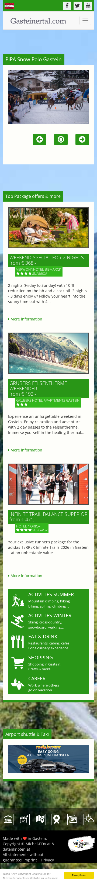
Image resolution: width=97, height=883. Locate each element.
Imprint (30, 860)
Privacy (47, 860)
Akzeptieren (79, 875)
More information (25, 319)
